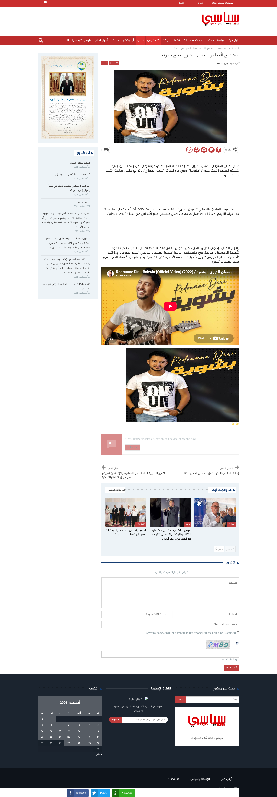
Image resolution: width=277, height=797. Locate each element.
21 (60, 737)
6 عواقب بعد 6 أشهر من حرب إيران (71, 174)
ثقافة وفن (153, 40)
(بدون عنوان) (83, 202)
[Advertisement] (114, 18)
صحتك (115, 40)
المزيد (65, 40)
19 (79, 737)
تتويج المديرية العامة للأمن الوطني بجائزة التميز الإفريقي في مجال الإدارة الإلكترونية (133, 475)
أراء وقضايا (128, 40)
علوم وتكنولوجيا (82, 40)
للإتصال (181, 3)
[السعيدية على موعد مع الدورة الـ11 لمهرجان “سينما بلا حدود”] (125, 512)
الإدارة (200, 3)
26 (79, 743)
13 (69, 731)
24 (98, 743)
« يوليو (99, 754)
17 (98, 737)
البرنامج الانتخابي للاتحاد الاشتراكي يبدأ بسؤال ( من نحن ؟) (69, 188)
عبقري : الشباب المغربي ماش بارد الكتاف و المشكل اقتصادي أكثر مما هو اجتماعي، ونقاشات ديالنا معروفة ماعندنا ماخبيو (67, 243)
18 (89, 737)
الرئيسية (233, 40)
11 (89, 731)
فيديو (140, 40)
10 (98, 731)
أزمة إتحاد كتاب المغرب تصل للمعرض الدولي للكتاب (210, 473)
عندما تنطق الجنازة (80, 163)
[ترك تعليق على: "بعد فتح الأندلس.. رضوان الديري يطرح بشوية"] (106, 150)
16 (42, 731)
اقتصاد (176, 40)
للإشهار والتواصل (200, 779)
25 (89, 743)
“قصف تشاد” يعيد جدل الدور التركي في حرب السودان (66, 286)
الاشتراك (115, 720)
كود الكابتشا (232, 660)
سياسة (221, 40)
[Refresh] (237, 642)
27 (68, 743)
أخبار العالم (101, 40)
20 (68, 737)
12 (79, 731)
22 (51, 737)
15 (51, 731)
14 (60, 731)
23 (42, 737)
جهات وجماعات (193, 40)
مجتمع (210, 40)
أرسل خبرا (226, 779)
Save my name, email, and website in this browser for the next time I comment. (191, 633)
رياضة (166, 40)
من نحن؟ (173, 779)
